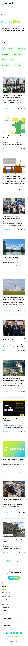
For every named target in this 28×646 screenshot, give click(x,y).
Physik (4, 60)
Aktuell (11, 15)
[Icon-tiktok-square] (17, 633)
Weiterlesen (5, 108)
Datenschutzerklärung (9, 622)
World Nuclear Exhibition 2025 (12, 499)
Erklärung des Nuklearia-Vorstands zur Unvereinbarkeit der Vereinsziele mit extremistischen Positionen (14, 461)
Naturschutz (17, 54)
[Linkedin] (10, 633)
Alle (3, 49)
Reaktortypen (6, 65)
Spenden (5, 604)
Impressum (6, 625)
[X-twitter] (14, 633)
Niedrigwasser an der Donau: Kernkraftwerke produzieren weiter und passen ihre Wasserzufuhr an (13, 178)
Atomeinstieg (21, 49)
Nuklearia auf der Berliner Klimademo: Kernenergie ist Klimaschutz (11, 218)
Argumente (6, 593)
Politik (12, 60)
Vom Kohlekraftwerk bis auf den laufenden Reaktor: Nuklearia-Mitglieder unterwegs (12, 97)
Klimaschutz (5, 54)
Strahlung (17, 65)
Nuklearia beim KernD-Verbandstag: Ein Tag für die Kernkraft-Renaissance (14, 339)
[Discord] (7, 633)
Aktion (11, 49)
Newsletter (5, 607)
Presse (4, 611)
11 (21, 561)
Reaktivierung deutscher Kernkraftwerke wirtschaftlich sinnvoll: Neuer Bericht (12, 259)
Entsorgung (6, 596)
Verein (4, 586)
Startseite (4, 15)
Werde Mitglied (7, 619)
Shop (4, 614)
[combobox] (14, 71)
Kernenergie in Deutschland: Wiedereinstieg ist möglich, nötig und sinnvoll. (13, 380)
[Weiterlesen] (9, 108)
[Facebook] (21, 633)
